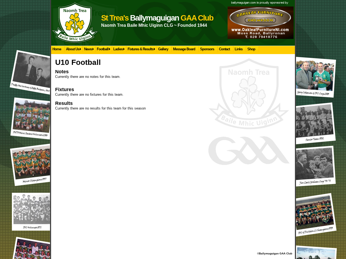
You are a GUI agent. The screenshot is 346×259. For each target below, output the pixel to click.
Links (238, 49)
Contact (224, 49)
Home (56, 49)
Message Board (184, 49)
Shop (251, 49)
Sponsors (207, 49)
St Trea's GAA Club (157, 18)
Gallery (163, 49)
